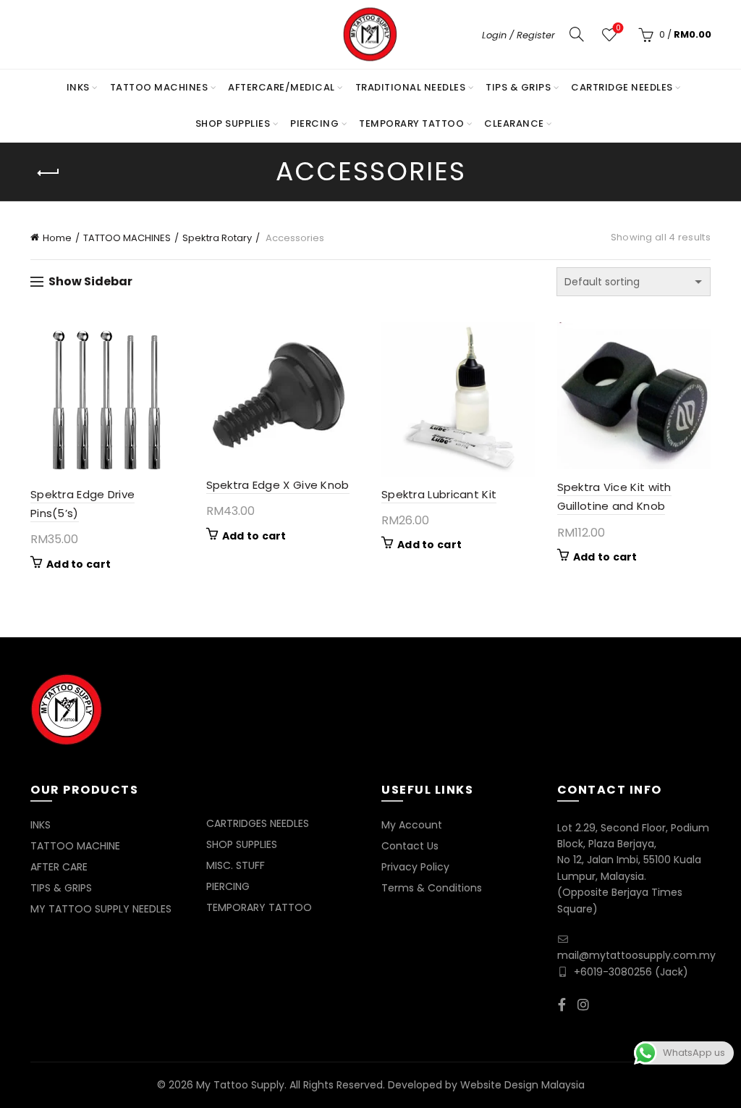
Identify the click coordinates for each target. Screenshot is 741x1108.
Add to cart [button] (78, 564)
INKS (78, 87)
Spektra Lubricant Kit (438, 494)
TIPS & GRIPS (518, 87)
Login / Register (518, 35)
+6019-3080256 (613, 972)
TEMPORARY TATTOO (411, 123)
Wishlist (618, 28)
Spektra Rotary (217, 238)
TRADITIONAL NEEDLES (410, 87)
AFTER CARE (59, 867)
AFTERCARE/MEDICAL (281, 87)
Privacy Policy (415, 867)
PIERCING (314, 123)
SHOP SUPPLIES (233, 123)
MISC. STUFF (235, 865)
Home (57, 238)
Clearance (514, 123)
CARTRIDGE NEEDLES (622, 87)
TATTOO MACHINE (75, 846)
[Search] (576, 34)
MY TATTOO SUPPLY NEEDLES (101, 909)
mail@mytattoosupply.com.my (636, 955)
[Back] (48, 173)
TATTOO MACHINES (159, 87)
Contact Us (410, 846)
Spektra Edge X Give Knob (278, 484)
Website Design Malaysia (522, 1085)
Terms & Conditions (431, 888)
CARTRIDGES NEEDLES (257, 823)
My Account (411, 825)
